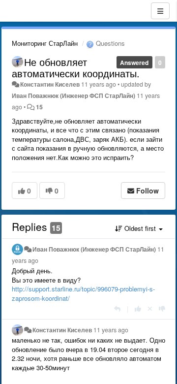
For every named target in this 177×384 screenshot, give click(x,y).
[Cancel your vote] (150, 308)
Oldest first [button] (140, 228)
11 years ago (110, 329)
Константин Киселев (50, 84)
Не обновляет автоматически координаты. (76, 67)
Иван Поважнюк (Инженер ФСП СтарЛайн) (73, 95)
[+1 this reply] (138, 308)
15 (39, 106)
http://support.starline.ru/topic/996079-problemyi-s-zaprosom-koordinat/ (83, 293)
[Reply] (117, 308)
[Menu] (160, 10)
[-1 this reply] (162, 308)
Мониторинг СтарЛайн (45, 43)
